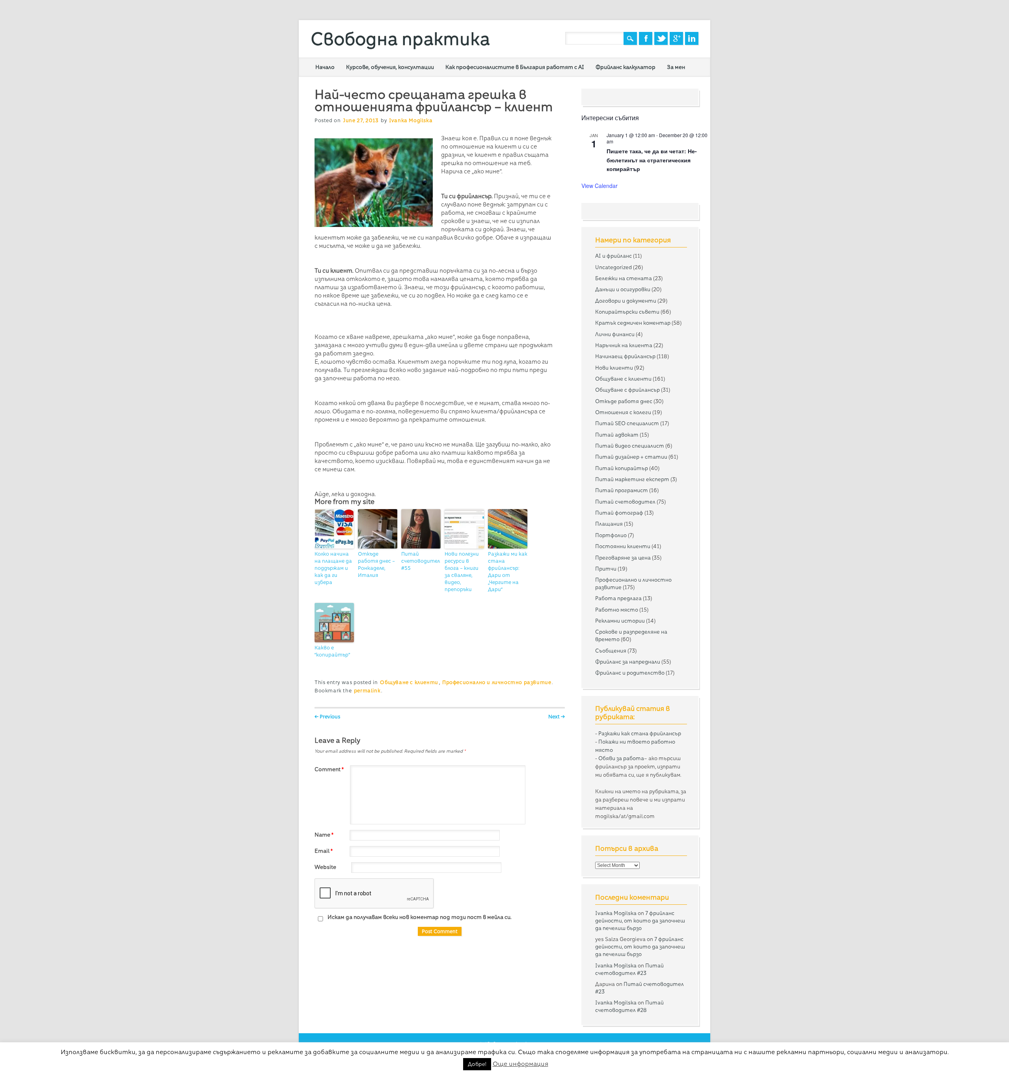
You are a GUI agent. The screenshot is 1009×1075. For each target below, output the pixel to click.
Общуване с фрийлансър (627, 390)
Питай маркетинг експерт (632, 479)
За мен (676, 67)
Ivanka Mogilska (410, 120)
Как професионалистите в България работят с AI (514, 67)
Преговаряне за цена (623, 557)
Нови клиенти (614, 368)
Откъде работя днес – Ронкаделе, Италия (376, 564)
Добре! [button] (477, 1064)
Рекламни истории (620, 620)
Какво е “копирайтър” (332, 651)
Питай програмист (621, 490)
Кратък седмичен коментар (632, 323)
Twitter (661, 38)
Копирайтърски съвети (627, 312)
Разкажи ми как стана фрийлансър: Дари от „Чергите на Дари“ (507, 571)
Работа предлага (618, 598)
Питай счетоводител (625, 501)
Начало (325, 67)
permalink (367, 691)
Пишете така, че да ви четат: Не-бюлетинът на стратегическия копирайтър (652, 160)
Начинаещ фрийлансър (625, 356)
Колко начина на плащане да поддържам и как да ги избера (333, 568)
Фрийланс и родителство (630, 673)
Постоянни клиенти (622, 546)
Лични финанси (615, 334)
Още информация (520, 1064)
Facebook (645, 38)
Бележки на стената (623, 278)
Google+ (676, 38)
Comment (329, 769)
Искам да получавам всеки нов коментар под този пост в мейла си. (419, 917)
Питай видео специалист (629, 446)
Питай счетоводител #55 (420, 561)
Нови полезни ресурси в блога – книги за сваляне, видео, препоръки (462, 571)
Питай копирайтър (621, 468)
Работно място (616, 609)
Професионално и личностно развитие (496, 682)
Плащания (609, 524)
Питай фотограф (619, 513)
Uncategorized (613, 267)
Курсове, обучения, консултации (390, 67)
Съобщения (610, 650)
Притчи (605, 568)
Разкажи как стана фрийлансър (639, 733)
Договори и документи (625, 301)
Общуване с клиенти (409, 682)
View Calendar (599, 186)
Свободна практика (400, 38)
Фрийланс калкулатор (625, 67)
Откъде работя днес (623, 401)
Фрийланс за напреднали (627, 661)
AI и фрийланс (613, 256)
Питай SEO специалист (627, 423)
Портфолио (611, 535)
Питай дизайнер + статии (631, 457)
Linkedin (691, 38)
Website (325, 867)
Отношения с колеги (623, 412)
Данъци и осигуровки (622, 289)
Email (324, 851)
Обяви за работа (621, 758)
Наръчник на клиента (623, 345)
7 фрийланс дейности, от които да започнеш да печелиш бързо (640, 920)
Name (324, 834)
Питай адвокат (617, 434)
